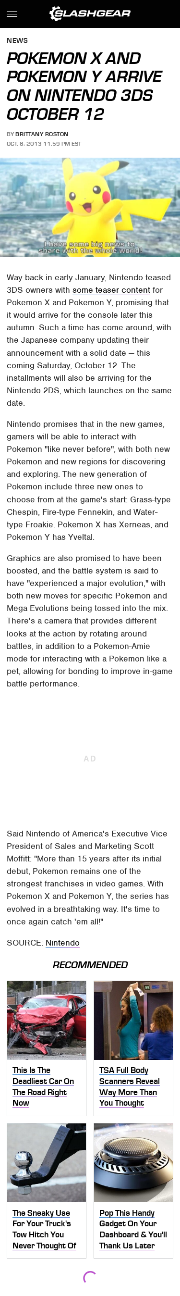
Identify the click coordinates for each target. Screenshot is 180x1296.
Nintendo (63, 942)
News (17, 41)
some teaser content (111, 290)
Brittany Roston (42, 134)
